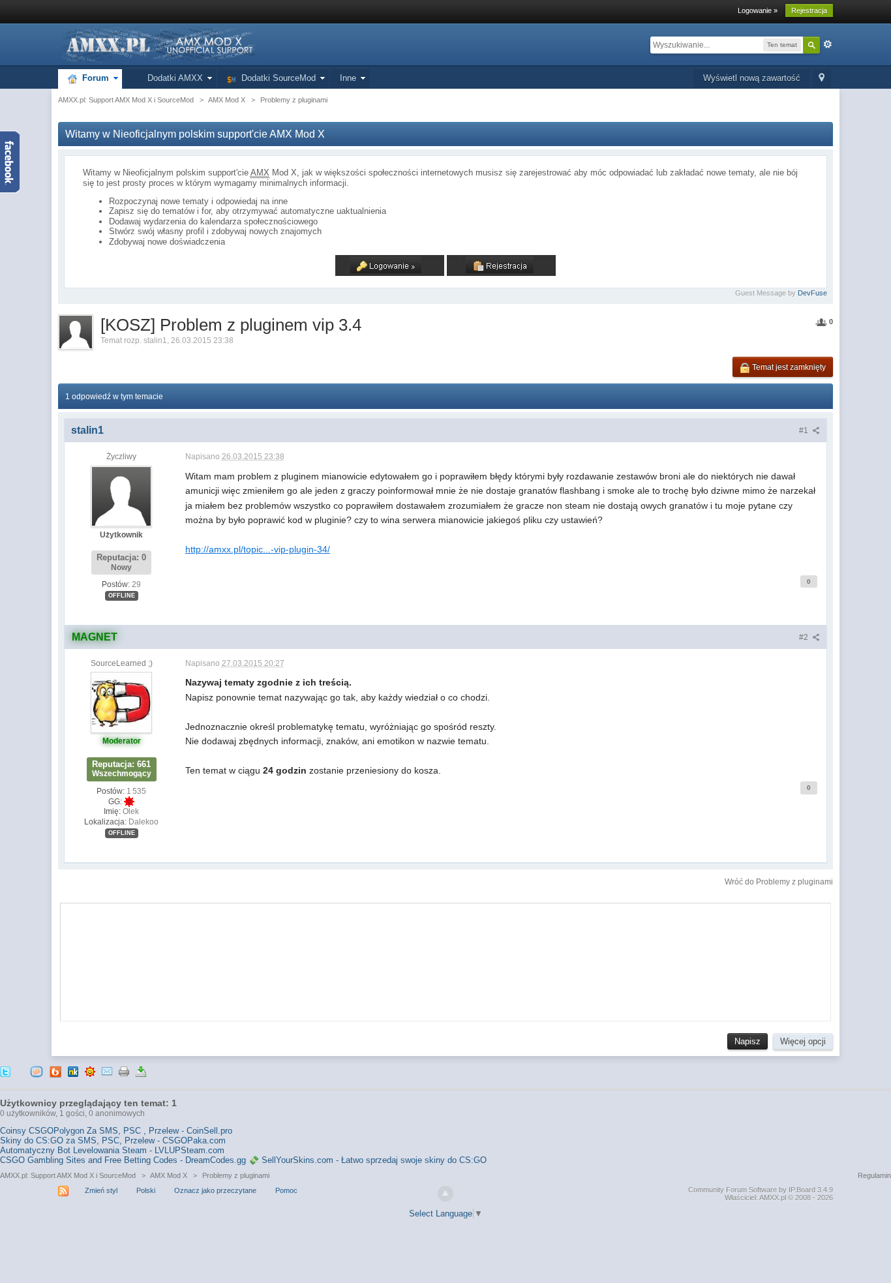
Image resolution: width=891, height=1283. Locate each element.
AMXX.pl (772, 1197)
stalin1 (155, 340)
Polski (145, 1190)
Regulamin (874, 1175)
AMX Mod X (168, 1175)
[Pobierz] (141, 1071)
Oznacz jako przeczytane (215, 1190)
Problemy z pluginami (235, 1175)
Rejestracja (809, 10)
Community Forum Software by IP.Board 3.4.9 (760, 1190)
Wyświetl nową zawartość (751, 78)
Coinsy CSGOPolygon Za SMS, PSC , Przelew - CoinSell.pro (116, 1131)
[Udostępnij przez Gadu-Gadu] (90, 1071)
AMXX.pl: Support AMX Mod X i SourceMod (68, 1175)
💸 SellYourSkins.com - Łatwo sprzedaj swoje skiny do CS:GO (368, 1160)
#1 (804, 430)
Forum (93, 78)
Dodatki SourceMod (276, 78)
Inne (348, 78)
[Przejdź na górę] (445, 1193)
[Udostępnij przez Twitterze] (5, 1071)
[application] (445, 958)
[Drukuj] (124, 1071)
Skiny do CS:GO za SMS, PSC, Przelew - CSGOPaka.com (113, 1140)
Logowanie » (758, 10)
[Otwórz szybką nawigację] (821, 78)
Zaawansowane (828, 44)
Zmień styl (101, 1190)
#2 (804, 637)
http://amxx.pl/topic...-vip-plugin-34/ (257, 549)
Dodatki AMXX (172, 78)
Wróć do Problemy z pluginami (779, 881)
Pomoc (286, 1190)
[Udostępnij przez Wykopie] (36, 1071)
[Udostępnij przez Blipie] (55, 1071)
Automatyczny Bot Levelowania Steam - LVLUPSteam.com (112, 1150)
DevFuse (812, 293)
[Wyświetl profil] (121, 495)
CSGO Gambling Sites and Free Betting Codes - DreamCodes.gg (123, 1160)
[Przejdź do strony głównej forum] (158, 44)
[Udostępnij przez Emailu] (107, 1071)
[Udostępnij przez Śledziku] (73, 1071)
